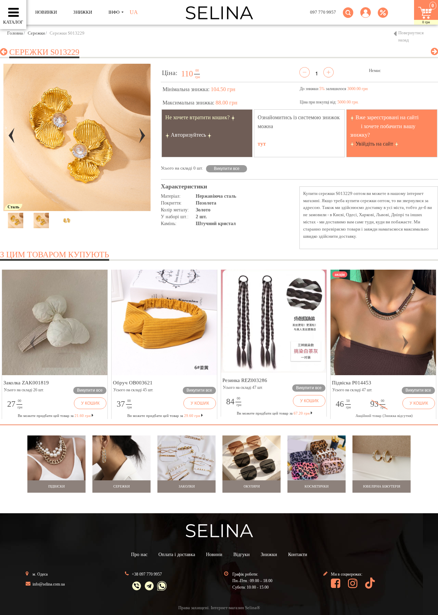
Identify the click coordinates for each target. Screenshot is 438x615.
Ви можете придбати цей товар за (163, 416)
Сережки (36, 33)
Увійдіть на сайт (374, 144)
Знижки (269, 554)
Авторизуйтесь (188, 135)
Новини (214, 554)
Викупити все (227, 168)
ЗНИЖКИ (82, 12)
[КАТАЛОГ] (13, 12)
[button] (365, 16)
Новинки (46, 12)
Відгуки (241, 554)
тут (262, 144)
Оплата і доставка (176, 554)
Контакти (297, 554)
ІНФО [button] (114, 12)
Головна (15, 33)
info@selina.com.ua (49, 584)
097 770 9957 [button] (323, 12)
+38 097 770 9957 (147, 574)
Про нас (139, 554)
